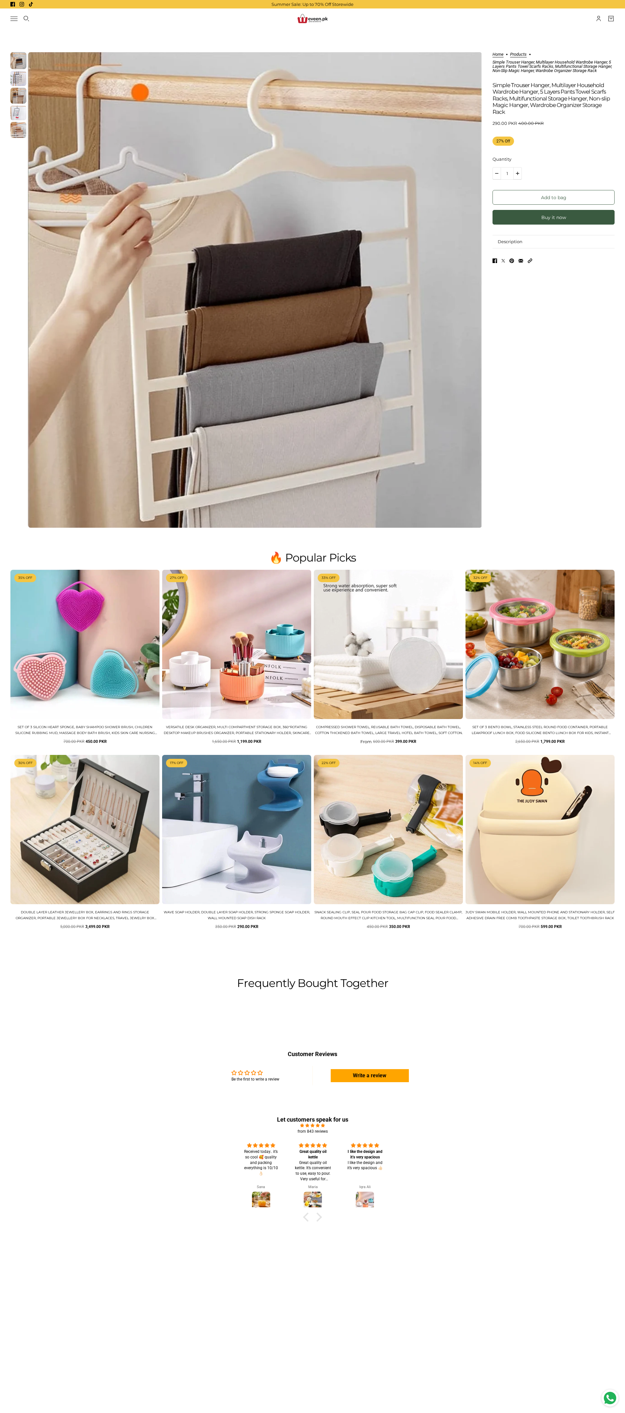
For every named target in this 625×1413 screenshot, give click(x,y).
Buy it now (553, 217)
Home (498, 54)
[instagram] (21, 4)
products (518, 54)
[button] (530, 260)
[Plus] (517, 173)
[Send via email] (520, 260)
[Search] (26, 18)
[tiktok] (31, 4)
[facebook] (12, 4)
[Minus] (497, 173)
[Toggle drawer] (14, 19)
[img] (312, 1125)
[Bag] (611, 18)
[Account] (598, 18)
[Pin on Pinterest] (511, 260)
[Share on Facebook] (494, 260)
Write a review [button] (369, 1075)
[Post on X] (503, 261)
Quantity (502, 159)
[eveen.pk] (312, 18)
